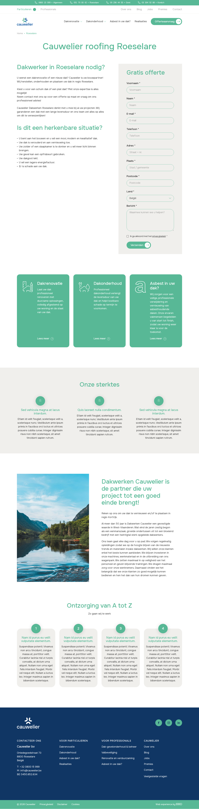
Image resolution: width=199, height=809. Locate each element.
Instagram (168, 722)
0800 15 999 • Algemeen (50, 2)
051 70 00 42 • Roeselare (86, 2)
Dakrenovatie (71, 21)
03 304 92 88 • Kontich (153, 2)
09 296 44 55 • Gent (120, 2)
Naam (130, 98)
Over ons (126, 9)
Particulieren (24, 9)
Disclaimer (62, 804)
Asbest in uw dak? (120, 21)
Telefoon (132, 129)
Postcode (132, 176)
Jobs (150, 9)
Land (129, 191)
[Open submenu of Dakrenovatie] (81, 21)
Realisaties (141, 21)
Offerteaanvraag (164, 21)
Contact (177, 9)
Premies (162, 9)
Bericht (131, 205)
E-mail (130, 113)
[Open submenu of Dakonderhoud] (105, 21)
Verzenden (137, 245)
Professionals (48, 9)
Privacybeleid (46, 804)
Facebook (158, 722)
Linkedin (178, 722)
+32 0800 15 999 (30, 766)
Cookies (75, 804)
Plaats (130, 160)
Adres (130, 145)
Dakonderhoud (94, 21)
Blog (139, 9)
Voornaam (132, 83)
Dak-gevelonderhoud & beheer (119, 746)
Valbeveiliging (109, 752)
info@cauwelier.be (30, 770)
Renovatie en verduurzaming (118, 758)
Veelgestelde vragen (155, 776)
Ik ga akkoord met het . (148, 236)
